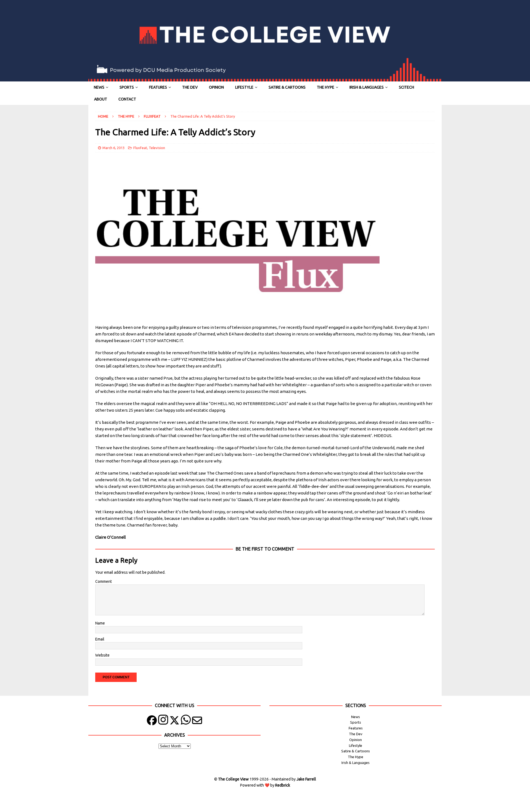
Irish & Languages (366, 87)
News (99, 87)
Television (157, 148)
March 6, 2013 (113, 148)
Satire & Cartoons (287, 87)
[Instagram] (163, 721)
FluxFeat (140, 148)
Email (99, 639)
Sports (127, 87)
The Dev (190, 87)
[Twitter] (174, 721)
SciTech (406, 87)
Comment (103, 581)
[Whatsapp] (186, 721)
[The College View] (265, 78)
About (100, 99)
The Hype (325, 87)
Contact (127, 99)
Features (158, 87)
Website (102, 655)
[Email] (197, 721)
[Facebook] (152, 721)
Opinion (216, 87)
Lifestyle (244, 87)
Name (100, 623)
